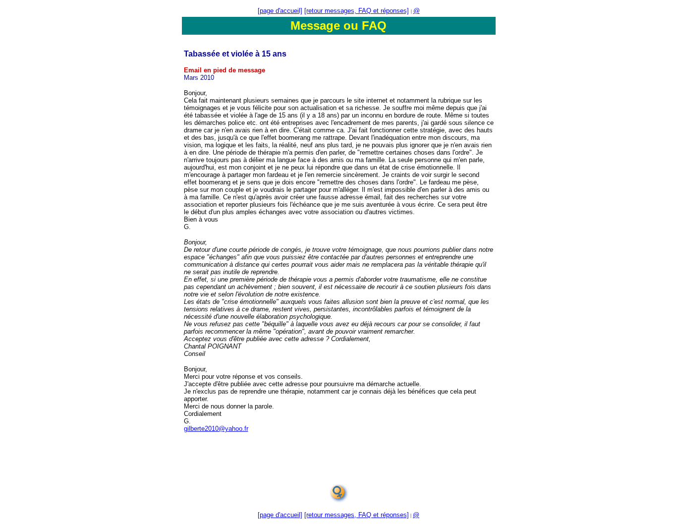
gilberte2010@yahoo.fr (216, 428)
